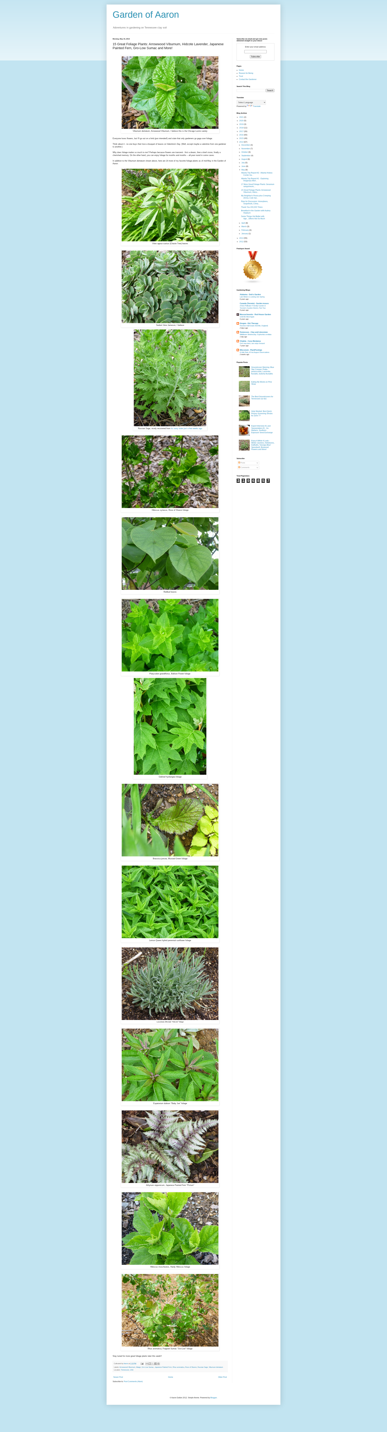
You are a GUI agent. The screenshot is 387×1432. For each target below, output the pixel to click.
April (243, 223)
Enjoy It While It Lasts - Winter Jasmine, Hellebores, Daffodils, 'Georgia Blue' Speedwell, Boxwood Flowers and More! (262, 445)
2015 (241, 138)
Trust (241, 76)
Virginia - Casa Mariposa (250, 341)
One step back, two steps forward (252, 343)
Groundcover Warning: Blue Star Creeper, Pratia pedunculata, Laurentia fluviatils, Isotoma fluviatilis (262, 370)
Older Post (222, 1377)
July (243, 163)
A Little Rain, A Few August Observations (254, 352)
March (244, 226)
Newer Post (118, 1377)
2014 (241, 142)
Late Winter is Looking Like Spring (252, 297)
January (245, 234)
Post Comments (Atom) (133, 1381)
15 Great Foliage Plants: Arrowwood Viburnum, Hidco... (256, 191)
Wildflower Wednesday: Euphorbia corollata (255, 334)
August (244, 159)
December (245, 145)
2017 (241, 131)
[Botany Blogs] (253, 283)
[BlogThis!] (149, 1363)
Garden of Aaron (146, 15)
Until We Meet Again (247, 317)
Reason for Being (246, 73)
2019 (241, 124)
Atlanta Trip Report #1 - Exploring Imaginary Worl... (254, 180)
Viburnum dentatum (216, 1367)
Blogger (213, 1398)
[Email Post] (142, 1363)
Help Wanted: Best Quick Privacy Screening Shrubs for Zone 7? (262, 413)
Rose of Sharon (191, 1367)
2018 (241, 128)
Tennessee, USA (127, 1370)
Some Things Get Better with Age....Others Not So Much (253, 217)
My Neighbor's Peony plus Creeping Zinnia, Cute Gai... (256, 197)
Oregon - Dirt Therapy (249, 323)
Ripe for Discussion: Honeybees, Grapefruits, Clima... (254, 202)
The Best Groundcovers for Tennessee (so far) (262, 398)
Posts (242, 463)
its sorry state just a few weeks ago (186, 428)
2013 (241, 238)
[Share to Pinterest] (158, 1363)
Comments (244, 467)
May (243, 170)
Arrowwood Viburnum (127, 1367)
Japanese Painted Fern (163, 1367)
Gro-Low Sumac (148, 1367)
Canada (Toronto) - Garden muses (254, 303)
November (245, 149)
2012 (241, 242)
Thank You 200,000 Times (252, 207)
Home (170, 1377)
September (246, 156)
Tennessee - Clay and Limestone (254, 332)
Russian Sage (203, 1367)
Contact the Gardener (248, 79)
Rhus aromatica (178, 1367)
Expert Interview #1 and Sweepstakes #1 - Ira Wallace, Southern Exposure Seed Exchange (262, 429)
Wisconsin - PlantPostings (251, 350)
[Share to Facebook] (155, 1363)
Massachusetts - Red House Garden (255, 314)
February (245, 230)
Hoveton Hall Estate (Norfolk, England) (254, 326)
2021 (241, 117)
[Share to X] (152, 1363)
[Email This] (146, 1363)
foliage (138, 1367)
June (243, 166)
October (244, 152)
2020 (241, 121)
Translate (257, 106)
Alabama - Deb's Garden (250, 294)
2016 (241, 135)
